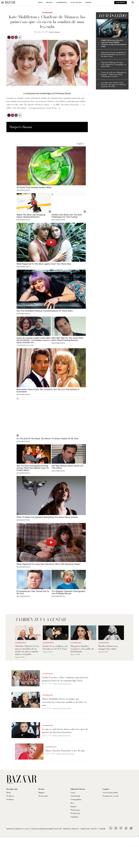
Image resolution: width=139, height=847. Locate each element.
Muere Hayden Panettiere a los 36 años (65, 750)
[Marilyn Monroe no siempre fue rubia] (111, 632)
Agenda (88, 2)
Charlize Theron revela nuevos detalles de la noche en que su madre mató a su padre (27, 650)
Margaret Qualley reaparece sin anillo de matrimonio (82, 648)
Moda (40, 2)
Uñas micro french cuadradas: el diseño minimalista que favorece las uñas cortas (113, 54)
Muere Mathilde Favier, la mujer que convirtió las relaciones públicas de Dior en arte (64, 702)
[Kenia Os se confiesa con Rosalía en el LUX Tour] (55, 632)
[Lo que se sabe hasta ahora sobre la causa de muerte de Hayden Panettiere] (25, 730)
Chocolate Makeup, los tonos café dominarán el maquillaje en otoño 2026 (113, 64)
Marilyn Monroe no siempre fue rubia (108, 647)
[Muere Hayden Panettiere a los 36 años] (29, 751)
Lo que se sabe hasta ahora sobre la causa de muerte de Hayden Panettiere (65, 730)
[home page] (10, 2)
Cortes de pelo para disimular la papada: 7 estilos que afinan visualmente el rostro (113, 74)
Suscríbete (120, 2)
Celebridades (61, 2)
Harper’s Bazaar (54, 32)
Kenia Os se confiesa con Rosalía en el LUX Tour (55, 647)
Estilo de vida (76, 2)
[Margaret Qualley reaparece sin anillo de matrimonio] (83, 632)
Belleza (49, 2)
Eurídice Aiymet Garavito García (62, 684)
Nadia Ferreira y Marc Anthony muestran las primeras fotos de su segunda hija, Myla (65, 679)
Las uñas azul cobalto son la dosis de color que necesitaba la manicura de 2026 (113, 85)
